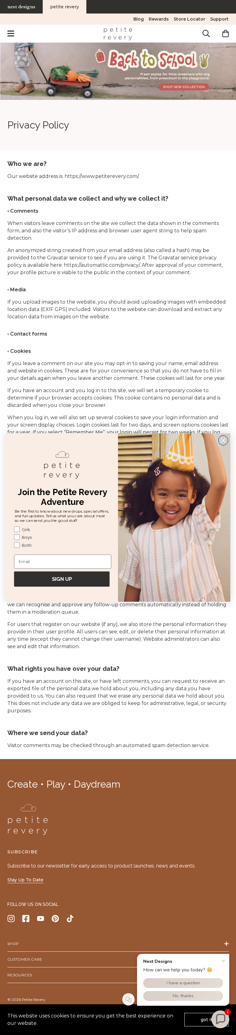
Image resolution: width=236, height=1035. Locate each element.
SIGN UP (62, 579)
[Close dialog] (223, 440)
